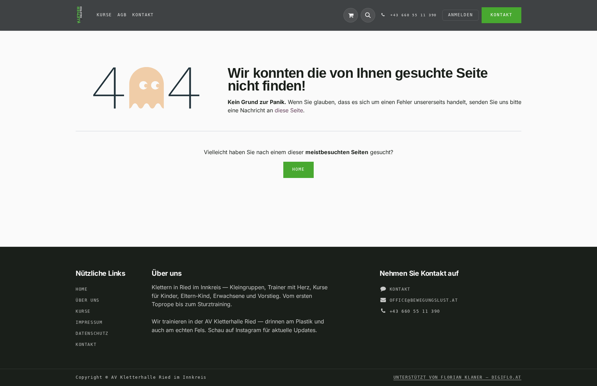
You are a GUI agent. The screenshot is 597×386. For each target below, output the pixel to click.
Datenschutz (92, 333)
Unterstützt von (457, 377)
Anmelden (460, 14)
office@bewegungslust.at (424, 300)
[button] (368, 15)
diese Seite (289, 110)
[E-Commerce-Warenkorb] (350, 15)
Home (298, 169)
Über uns (88, 300)
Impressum (89, 322)
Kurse (83, 311)
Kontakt (501, 14)
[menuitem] (104, 15)
